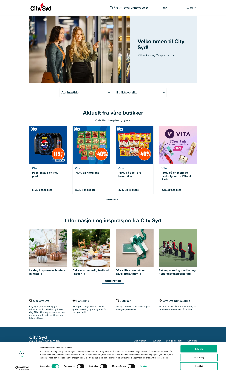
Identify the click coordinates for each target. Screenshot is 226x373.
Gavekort (192, 340)
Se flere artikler (113, 281)
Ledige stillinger (174, 340)
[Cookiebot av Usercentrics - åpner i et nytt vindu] (22, 368)
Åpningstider (140, 340)
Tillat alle (199, 349)
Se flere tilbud (113, 199)
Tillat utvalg (199, 357)
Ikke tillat (199, 366)
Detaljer (143, 366)
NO (165, 8)
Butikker (156, 340)
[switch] (80, 366)
